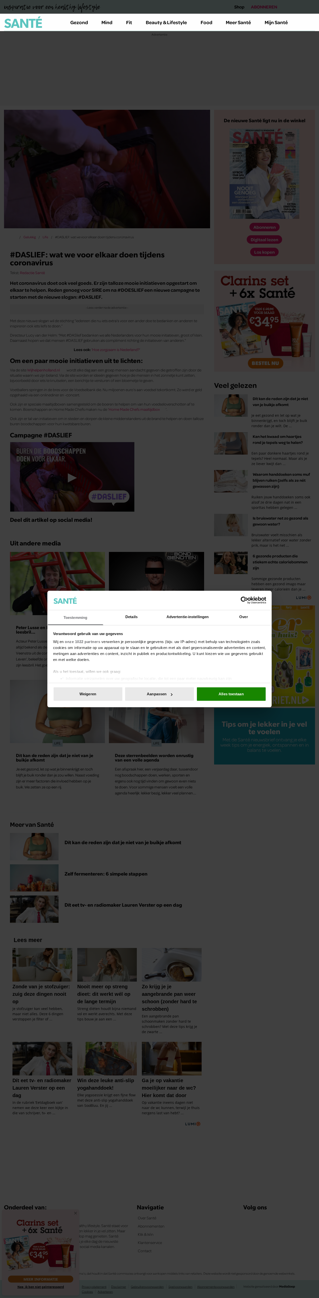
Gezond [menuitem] (79, 22)
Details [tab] (131, 617)
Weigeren (88, 694)
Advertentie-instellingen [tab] (187, 617)
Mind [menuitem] (106, 22)
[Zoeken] (311, 22)
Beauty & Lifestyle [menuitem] (166, 22)
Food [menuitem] (206, 22)
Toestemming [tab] (75, 617)
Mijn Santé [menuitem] (276, 22)
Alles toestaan (231, 694)
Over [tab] (243, 617)
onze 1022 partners (82, 642)
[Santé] (23, 22)
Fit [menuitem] (129, 22)
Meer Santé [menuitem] (238, 22)
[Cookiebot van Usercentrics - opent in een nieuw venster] (244, 600)
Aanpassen (156, 694)
